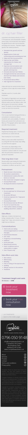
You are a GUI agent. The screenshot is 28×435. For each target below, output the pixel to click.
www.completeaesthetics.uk (14, 349)
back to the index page (12, 317)
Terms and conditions (9, 363)
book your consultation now (14, 302)
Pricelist (4, 359)
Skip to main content (14, 1)
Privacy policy (6, 365)
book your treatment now (12, 289)
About (4, 355)
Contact (4, 361)
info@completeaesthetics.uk (14, 341)
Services (4, 357)
